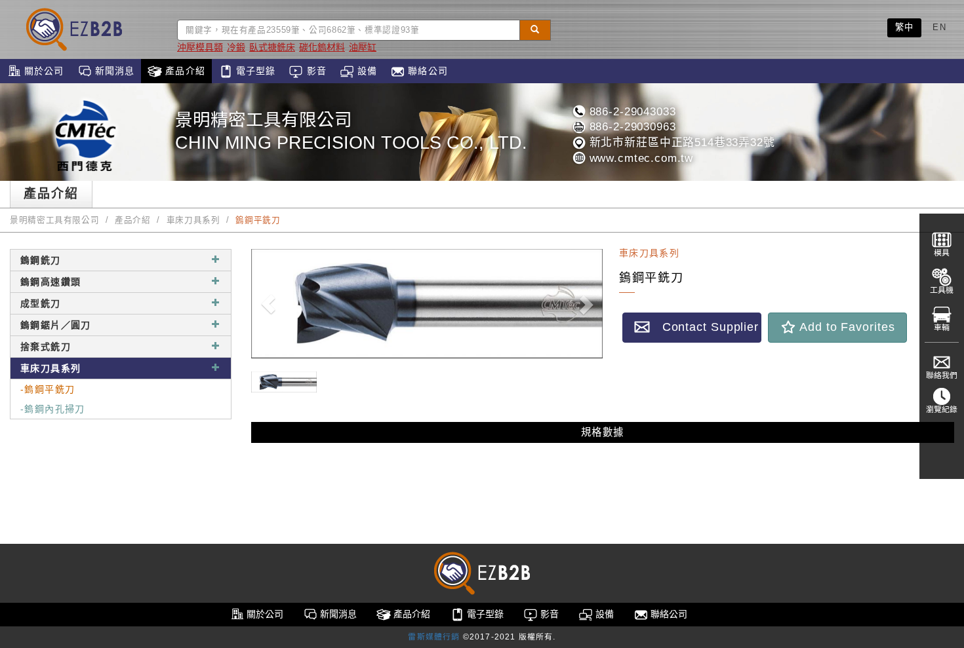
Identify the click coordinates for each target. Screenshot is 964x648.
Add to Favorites (845, 327)
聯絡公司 (426, 71)
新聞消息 (113, 71)
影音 (314, 71)
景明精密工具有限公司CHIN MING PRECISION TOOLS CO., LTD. (351, 131)
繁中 (904, 27)
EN (939, 27)
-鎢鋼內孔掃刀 (52, 409)
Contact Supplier (704, 327)
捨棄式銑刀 (45, 346)
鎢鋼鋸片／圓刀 (55, 325)
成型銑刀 (40, 303)
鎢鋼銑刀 (40, 260)
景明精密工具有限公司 (54, 220)
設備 (365, 71)
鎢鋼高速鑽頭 (50, 281)
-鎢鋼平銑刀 (47, 389)
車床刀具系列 (193, 220)
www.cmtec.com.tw (639, 158)
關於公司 (42, 71)
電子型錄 (254, 71)
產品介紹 (183, 71)
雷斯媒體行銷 (434, 636)
